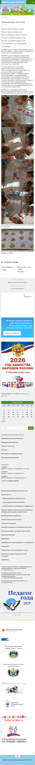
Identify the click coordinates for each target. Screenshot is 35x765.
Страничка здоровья (8, 523)
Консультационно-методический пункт (15, 531)
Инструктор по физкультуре (11, 454)
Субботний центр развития (11, 516)
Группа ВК (5, 546)
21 (22, 414)
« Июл (3, 421)
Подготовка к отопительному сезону (14, 550)
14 (22, 412)
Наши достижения (8, 535)
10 (4, 412)
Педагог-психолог (7, 446)
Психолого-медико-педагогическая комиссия (14, 555)
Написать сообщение (12, 333)
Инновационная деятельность (12, 438)
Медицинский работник (10, 442)
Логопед (4, 450)
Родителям (5, 538)
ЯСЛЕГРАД (5, 560)
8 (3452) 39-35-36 (13, 481)
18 (9, 414)
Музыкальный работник (10, 457)
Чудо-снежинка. (7, 267)
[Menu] (33, 2)
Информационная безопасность (14, 498)
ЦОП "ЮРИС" (27, 760)
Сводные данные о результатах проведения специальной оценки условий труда (17, 511)
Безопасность (6, 494)
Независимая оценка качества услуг (14, 491)
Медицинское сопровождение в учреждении (17, 542)
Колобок (4, 17)
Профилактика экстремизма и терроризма (18, 506)
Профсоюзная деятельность (11, 519)
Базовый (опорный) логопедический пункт (16, 527)
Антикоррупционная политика (14, 502)
